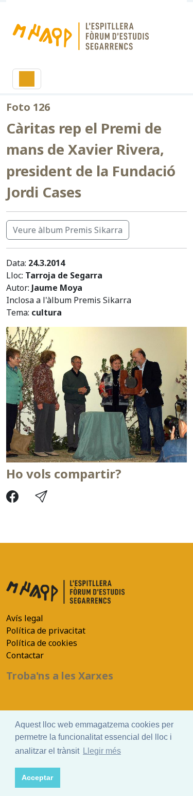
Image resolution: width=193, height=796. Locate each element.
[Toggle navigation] (26, 79)
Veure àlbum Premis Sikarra (67, 230)
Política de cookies (41, 643)
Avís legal (24, 618)
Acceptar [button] (37, 777)
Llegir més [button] (102, 751)
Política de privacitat (45, 630)
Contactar (25, 655)
